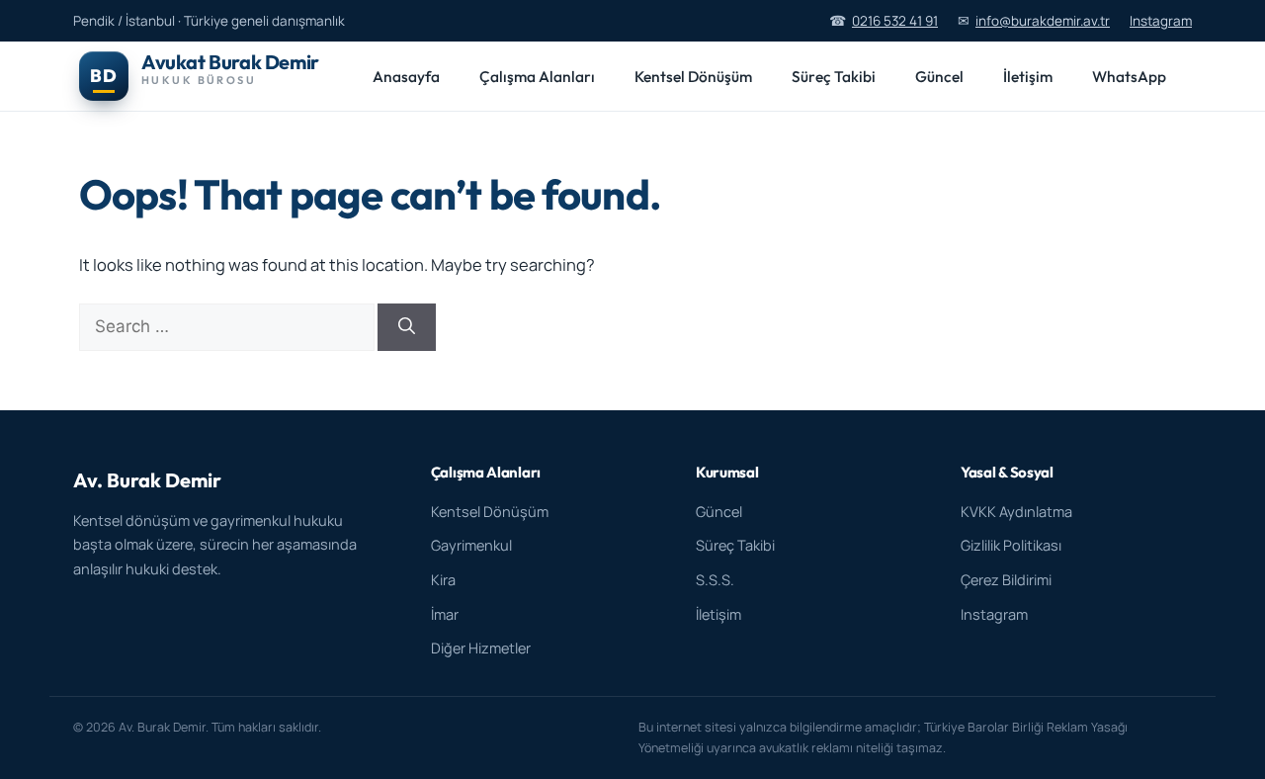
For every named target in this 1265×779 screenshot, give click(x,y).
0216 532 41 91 (895, 21)
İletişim (1028, 76)
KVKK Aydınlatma (1016, 511)
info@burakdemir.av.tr (1042, 21)
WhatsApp (1129, 76)
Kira (443, 579)
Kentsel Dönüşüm (693, 76)
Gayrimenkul (471, 545)
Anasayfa (406, 76)
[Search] (407, 327)
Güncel (939, 76)
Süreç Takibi (834, 76)
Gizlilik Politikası (1011, 545)
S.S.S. (715, 579)
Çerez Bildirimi (1006, 579)
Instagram (1161, 21)
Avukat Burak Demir (230, 61)
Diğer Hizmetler (481, 648)
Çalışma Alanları (537, 76)
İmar (445, 614)
